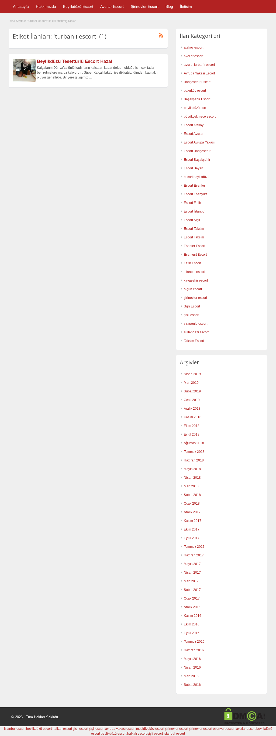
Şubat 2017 (192, 590)
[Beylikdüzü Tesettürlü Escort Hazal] (24, 81)
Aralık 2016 (192, 607)
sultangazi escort (196, 332)
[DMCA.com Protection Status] (244, 723)
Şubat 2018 (192, 495)
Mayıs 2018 (192, 469)
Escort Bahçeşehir (197, 151)
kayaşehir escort (196, 280)
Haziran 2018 (194, 460)
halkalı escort (62, 729)
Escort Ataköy (193, 125)
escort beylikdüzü (196, 177)
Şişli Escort (192, 306)
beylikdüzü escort (196, 108)
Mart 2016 (191, 676)
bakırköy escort (195, 91)
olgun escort (193, 289)
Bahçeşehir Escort (197, 82)
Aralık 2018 (192, 408)
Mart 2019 (191, 383)
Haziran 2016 (194, 650)
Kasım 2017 (192, 521)
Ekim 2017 (191, 529)
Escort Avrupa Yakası (199, 142)
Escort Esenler (194, 185)
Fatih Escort (192, 263)
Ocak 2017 (192, 598)
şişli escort (191, 315)
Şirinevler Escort (144, 6)
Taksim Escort (194, 341)
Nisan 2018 (192, 478)
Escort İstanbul (194, 211)
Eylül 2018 (191, 434)
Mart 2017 (191, 581)
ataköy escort (193, 47)
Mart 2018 (191, 486)
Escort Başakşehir (197, 160)
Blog (169, 6)
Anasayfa (21, 6)
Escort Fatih (192, 203)
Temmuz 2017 (194, 547)
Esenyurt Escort (195, 254)
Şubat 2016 (192, 685)
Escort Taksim (194, 229)
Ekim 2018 (191, 426)
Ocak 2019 (192, 400)
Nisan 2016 (192, 667)
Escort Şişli (192, 220)
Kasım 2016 (192, 616)
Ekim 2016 (191, 624)
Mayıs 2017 (192, 564)
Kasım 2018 (192, 417)
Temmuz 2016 (194, 641)
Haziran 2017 (194, 555)
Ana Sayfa (16, 20)
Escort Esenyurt (195, 194)
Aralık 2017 (192, 512)
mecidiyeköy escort (150, 729)
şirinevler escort (195, 298)
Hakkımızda (46, 6)
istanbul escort (194, 272)
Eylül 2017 (191, 538)
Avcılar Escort (112, 6)
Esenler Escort (194, 246)
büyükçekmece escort (200, 116)
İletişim (186, 6)
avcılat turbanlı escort (199, 65)
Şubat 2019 (192, 391)
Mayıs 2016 (192, 659)
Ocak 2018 (192, 503)
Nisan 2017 (192, 572)
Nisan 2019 (192, 374)
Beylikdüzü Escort (78, 6)
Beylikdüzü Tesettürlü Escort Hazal (74, 61)
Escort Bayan (193, 168)
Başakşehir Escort (197, 99)
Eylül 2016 (191, 633)
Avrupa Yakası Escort (199, 73)
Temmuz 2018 (194, 452)
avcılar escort (193, 56)
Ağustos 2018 (194, 443)
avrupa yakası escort (120, 729)
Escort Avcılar (193, 134)
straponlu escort (195, 324)
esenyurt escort (224, 729)
